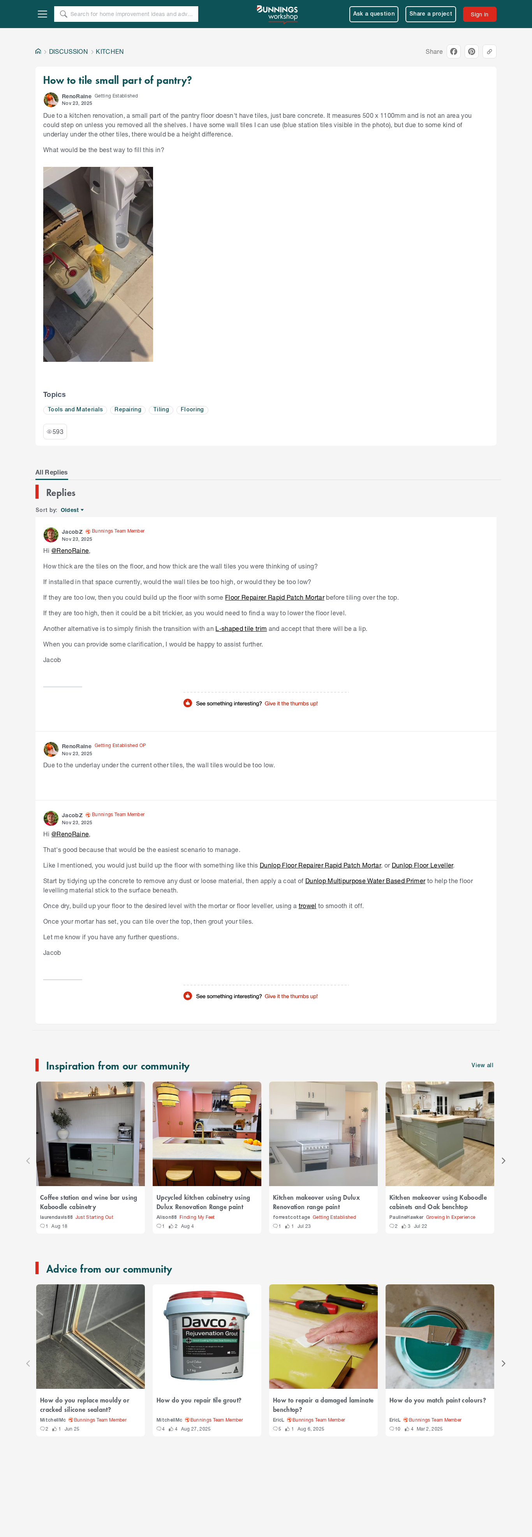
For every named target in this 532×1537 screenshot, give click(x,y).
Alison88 (167, 1217)
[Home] (38, 51)
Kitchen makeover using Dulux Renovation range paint (316, 1201)
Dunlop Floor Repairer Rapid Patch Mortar (320, 865)
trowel (308, 905)
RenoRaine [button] (77, 96)
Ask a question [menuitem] (374, 14)
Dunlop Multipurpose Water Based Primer (365, 880)
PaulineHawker (406, 1217)
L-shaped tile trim (241, 628)
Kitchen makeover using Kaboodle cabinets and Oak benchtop (438, 1201)
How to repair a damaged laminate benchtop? (323, 1404)
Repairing (128, 410)
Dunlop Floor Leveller (422, 865)
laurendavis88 (56, 1217)
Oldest (70, 510)
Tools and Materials (75, 410)
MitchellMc (53, 1420)
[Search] (63, 14)
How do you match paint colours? (437, 1399)
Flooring (192, 410)
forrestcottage (291, 1217)
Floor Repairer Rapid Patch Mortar (274, 597)
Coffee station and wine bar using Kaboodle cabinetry (88, 1201)
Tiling (161, 410)
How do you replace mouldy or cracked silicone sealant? (84, 1404)
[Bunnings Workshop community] (277, 14)
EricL (279, 1420)
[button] (51, 100)
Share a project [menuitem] (430, 14)
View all (482, 1065)
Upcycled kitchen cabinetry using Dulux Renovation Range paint (203, 1201)
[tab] (52, 472)
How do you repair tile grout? (199, 1399)
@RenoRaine (70, 550)
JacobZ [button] (72, 531)
